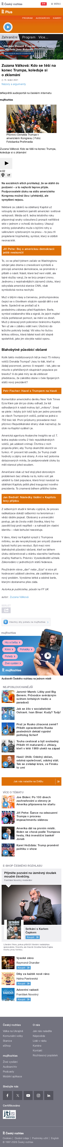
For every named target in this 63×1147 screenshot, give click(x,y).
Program (27, 18)
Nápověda (39, 1036)
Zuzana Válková (19, 597)
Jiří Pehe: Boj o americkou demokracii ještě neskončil (28, 250)
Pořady (9, 656)
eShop (7, 1045)
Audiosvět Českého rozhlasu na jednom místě (26, 678)
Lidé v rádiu (40, 1040)
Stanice (7, 1040)
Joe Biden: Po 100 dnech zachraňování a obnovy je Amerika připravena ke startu (35, 801)
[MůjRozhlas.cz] (6, 100)
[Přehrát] (6, 163)
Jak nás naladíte (42, 1031)
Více (43, 37)
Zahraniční (9, 37)
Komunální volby (13, 1036)
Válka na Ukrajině (13, 1031)
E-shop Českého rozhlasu (22, 865)
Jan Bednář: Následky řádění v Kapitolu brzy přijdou (29, 499)
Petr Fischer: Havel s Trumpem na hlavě (30, 390)
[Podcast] (3, 175)
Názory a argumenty (14, 84)
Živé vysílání (11, 663)
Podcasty (8, 1071)
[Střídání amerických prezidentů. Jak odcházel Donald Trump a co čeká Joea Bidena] (31, 50)
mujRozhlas (8, 632)
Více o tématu (13, 792)
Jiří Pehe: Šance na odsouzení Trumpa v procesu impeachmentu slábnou (37, 816)
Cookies (7, 1138)
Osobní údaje (22, 1138)
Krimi (8, 649)
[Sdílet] (9, 175)
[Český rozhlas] (12, 4)
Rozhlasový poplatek (45, 1055)
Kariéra (37, 1045)
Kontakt (37, 1050)
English (55, 1138)
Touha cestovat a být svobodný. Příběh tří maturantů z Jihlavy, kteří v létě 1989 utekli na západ (38, 745)
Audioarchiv (43, 18)
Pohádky (25, 649)
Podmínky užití (40, 1138)
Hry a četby (11, 642)
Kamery (57, 18)
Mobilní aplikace (12, 1076)
